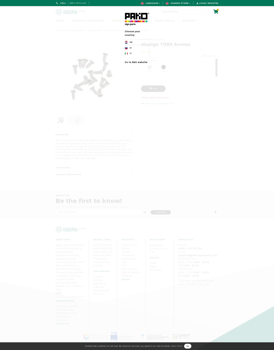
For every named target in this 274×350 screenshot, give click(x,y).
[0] (215, 13)
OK (187, 346)
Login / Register (208, 3)
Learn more (176, 346)
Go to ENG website (136, 62)
